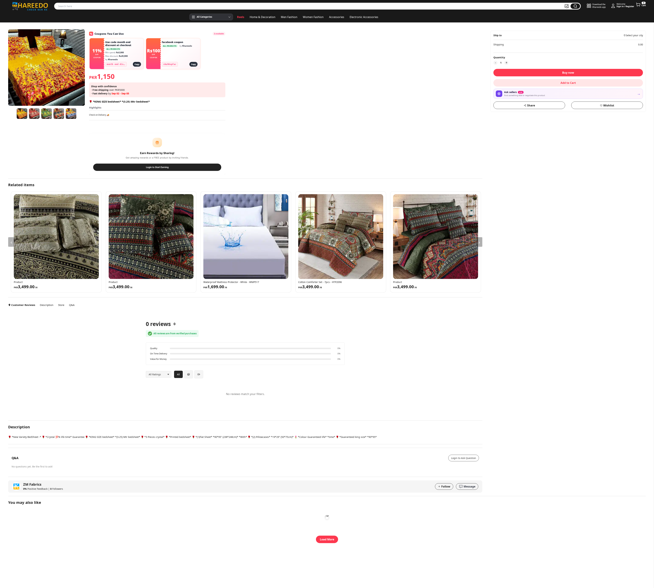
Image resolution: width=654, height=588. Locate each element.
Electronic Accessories (364, 17)
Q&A (72, 305)
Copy (137, 64)
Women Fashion (313, 17)
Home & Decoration (262, 17)
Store (61, 305)
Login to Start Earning (157, 167)
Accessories (336, 17)
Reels (240, 17)
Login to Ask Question (463, 458)
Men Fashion (289, 17)
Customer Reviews (23, 305)
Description (46, 305)
